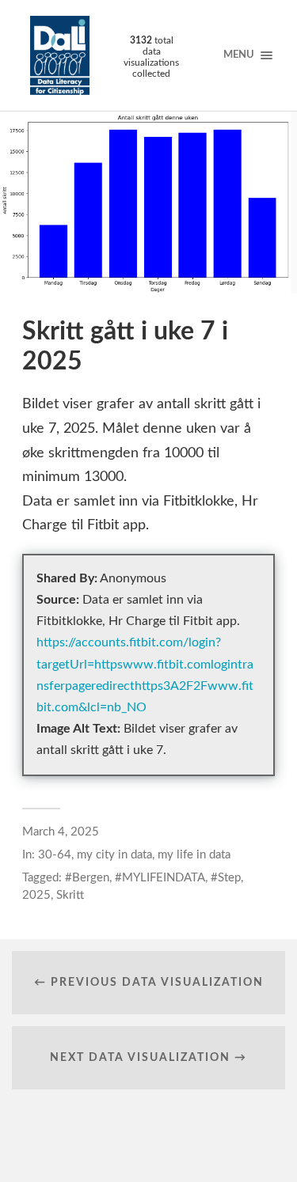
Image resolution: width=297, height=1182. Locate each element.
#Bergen (87, 878)
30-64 (54, 855)
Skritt (70, 895)
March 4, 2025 (60, 832)
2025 (36, 895)
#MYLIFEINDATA (160, 878)
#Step (226, 878)
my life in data (194, 855)
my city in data (114, 855)
